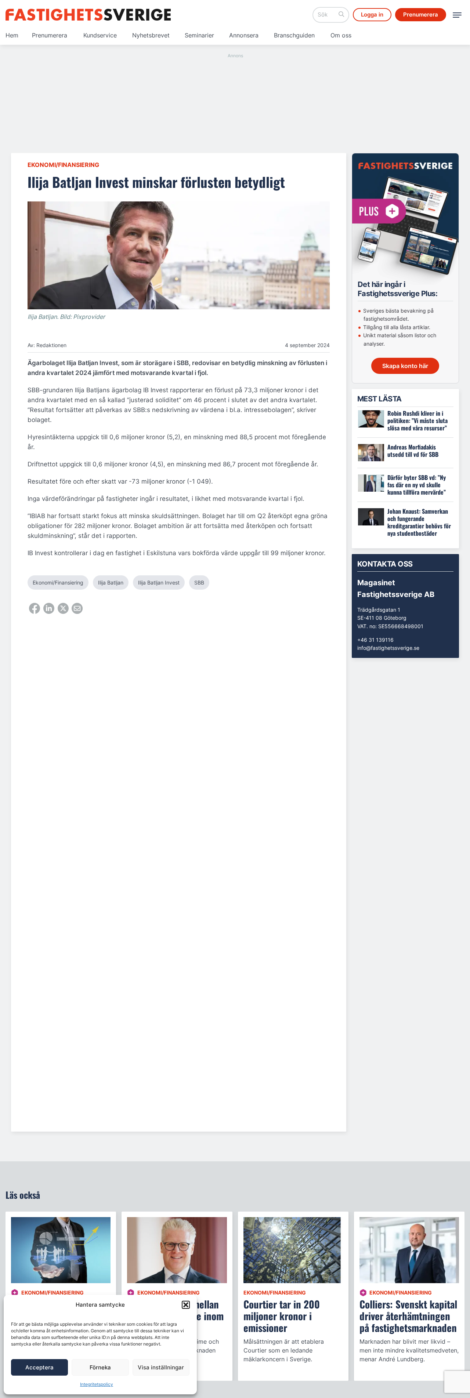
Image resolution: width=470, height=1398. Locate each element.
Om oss (340, 35)
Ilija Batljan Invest (159, 582)
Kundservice (100, 35)
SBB (199, 582)
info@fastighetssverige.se (388, 648)
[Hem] (88, 15)
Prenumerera (49, 35)
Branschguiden (294, 35)
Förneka (100, 1367)
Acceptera (39, 1367)
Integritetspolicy (96, 1384)
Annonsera (243, 35)
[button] (185, 1304)
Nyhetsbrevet (151, 35)
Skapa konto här (405, 365)
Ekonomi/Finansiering (63, 164)
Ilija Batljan (110, 582)
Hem (12, 35)
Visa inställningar (161, 1367)
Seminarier (199, 35)
